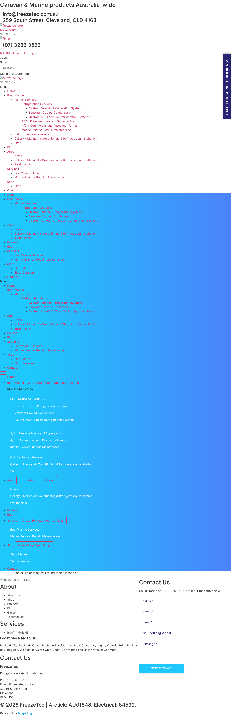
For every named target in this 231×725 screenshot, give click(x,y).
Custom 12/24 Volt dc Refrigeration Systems (59, 117)
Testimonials (22, 164)
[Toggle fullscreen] (17, 718)
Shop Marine (23, 268)
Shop (17, 143)
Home (11, 91)
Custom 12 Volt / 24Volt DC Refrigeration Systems (63, 220)
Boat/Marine (15, 95)
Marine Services (25, 99)
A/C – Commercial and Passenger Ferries (49, 125)
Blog (10, 147)
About (11, 151)
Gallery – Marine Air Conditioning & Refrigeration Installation (55, 138)
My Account (8, 30)
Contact (12, 190)
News (18, 156)
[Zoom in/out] (24, 718)
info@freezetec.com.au (30, 14)
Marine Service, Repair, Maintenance (46, 130)
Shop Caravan (24, 272)
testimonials (18, 503)
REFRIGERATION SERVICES (28, 398)
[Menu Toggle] (3, 373)
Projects (12, 242)
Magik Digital (26, 713)
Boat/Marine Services (28, 173)
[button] (115, 57)
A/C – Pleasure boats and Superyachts (48, 121)
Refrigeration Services (37, 104)
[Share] (10, 718)
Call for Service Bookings (31, 134)
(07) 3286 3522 (21, 45)
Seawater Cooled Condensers (49, 216)
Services (13, 169)
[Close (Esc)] (3, 718)
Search (4, 62)
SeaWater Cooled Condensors (49, 112)
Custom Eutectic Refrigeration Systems (56, 108)
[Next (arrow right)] (10, 723)
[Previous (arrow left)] (3, 723)
